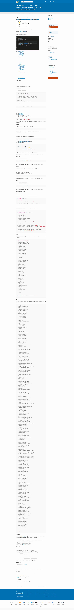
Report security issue (53, 593)
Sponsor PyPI (44, 595)
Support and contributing (21, 78)
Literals (20, 68)
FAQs (28, 596)
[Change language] (57, 1)
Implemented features (22, 72)
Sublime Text (43, 29)
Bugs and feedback (45, 592)
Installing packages (30, 592)
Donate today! (17, 598)
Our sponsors (37, 596)
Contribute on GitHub (45, 593)
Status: (20, 596)
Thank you (19, 76)
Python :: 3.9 (51, 69)
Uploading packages (30, 593)
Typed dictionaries (21, 69)
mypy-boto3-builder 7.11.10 (23, 31)
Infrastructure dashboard (38, 593)
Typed (50, 75)
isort (26, 544)
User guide (29, 594)
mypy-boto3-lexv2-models (20, 51)
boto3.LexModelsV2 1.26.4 (25, 29)
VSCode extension (21, 53)
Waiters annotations (22, 67)
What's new (19, 71)
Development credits (45, 596)
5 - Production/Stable (52, 52)
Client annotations (21, 66)
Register (54, 1)
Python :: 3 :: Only (52, 67)
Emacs (40, 29)
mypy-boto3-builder (23, 536)
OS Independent (52, 64)
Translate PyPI (45, 594)
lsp (22, 141)
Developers (51, 57)
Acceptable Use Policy (53, 596)
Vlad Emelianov (52, 36)
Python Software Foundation (19, 593)
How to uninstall (20, 55)
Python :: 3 (51, 66)
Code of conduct (53, 594)
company (24, 141)
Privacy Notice (53, 595)
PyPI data (50, 24)
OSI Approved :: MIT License (53, 59)
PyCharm (38, 29)
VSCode (36, 29)
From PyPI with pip (21, 54)
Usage (19, 56)
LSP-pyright (20, 162)
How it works (20, 70)
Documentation (20, 77)
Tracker (50, 20)
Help (46, 1)
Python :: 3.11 (51, 71)
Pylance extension (21, 114)
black (23, 544)
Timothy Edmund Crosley (20, 575)
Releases (26, 564)
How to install (20, 52)
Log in (51, 1)
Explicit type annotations (21, 65)
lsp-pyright (20, 142)
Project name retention (30, 595)
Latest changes (21, 73)
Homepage (50, 17)
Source (50, 19)
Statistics (36, 594)
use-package (20, 141)
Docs (48, 1)
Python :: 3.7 (51, 68)
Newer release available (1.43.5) (52, 27)
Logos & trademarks (37, 595)
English (50, 61)
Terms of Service (53, 592)
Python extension (21, 113)
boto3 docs (29, 581)
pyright (20, 64)
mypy (20, 63)
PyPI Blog (36, 592)
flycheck (28, 141)
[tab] (18, 13)
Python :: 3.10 (51, 70)
